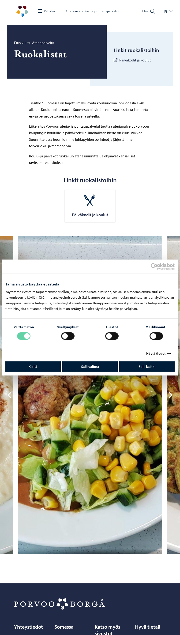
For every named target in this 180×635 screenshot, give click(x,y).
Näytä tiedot (155, 353)
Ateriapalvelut (43, 42)
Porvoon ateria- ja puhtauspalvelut (92, 11)
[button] (9, 395)
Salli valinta (90, 366)
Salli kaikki (147, 366)
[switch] (68, 336)
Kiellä (33, 366)
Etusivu (20, 42)
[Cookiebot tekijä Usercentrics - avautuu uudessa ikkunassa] (158, 266)
